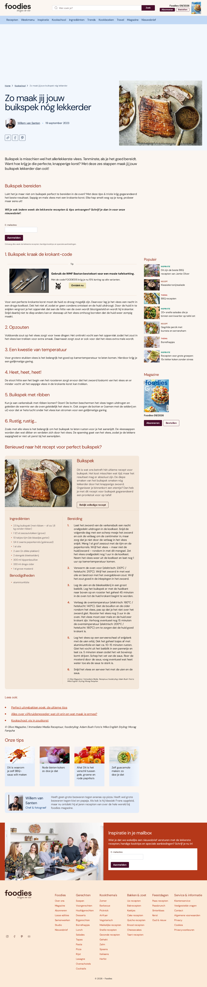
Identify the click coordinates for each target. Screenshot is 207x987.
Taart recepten (135, 934)
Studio (58, 925)
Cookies (178, 925)
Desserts (81, 915)
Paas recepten (160, 900)
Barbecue (105, 905)
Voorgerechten (84, 905)
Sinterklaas (158, 910)
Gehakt (103, 939)
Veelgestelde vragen (185, 905)
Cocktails (81, 968)
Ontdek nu (77, 285)
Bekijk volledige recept (92, 504)
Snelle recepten (108, 929)
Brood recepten (135, 925)
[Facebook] (14, 936)
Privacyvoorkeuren (184, 929)
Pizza (78, 949)
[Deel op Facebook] (15, 138)
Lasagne (80, 959)
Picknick (104, 910)
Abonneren (167, 9)
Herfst (103, 959)
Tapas (79, 939)
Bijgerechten (83, 920)
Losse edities (62, 915)
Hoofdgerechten (85, 910)
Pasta (79, 944)
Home (7, 85)
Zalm (102, 944)
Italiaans (104, 954)
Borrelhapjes (83, 925)
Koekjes (131, 910)
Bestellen (182, 9)
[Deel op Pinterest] (22, 138)
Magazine (60, 905)
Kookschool (20, 85)
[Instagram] (7, 936)
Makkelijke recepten (110, 925)
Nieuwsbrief (61, 929)
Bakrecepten (134, 905)
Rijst (78, 954)
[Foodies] (26, 8)
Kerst (155, 915)
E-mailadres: (11, 225)
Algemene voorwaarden (187, 915)
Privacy (178, 920)
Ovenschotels (83, 963)
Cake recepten (135, 915)
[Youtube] (29, 936)
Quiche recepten (136, 920)
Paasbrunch (158, 905)
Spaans (104, 949)
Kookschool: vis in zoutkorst (29, 720)
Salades (80, 934)
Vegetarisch (106, 920)
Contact (178, 910)
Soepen (80, 900)
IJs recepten (134, 900)
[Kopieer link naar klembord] (8, 138)
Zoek (148, 7)
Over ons (60, 900)
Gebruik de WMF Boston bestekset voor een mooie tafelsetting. (92, 273)
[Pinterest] (21, 936)
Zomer (103, 900)
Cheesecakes (134, 929)
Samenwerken (62, 920)
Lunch (79, 929)
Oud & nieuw (159, 920)
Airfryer (104, 915)
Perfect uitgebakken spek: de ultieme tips (39, 707)
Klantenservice (182, 900)
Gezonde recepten (110, 934)
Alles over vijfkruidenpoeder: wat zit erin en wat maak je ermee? (54, 714)
